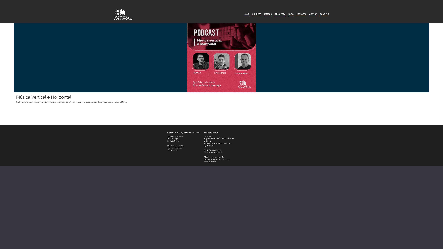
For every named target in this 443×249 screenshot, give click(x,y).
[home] (123, 14)
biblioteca (280, 14)
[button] (256, 14)
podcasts (301, 14)
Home (246, 14)
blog (291, 14)
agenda (313, 14)
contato (324, 14)
